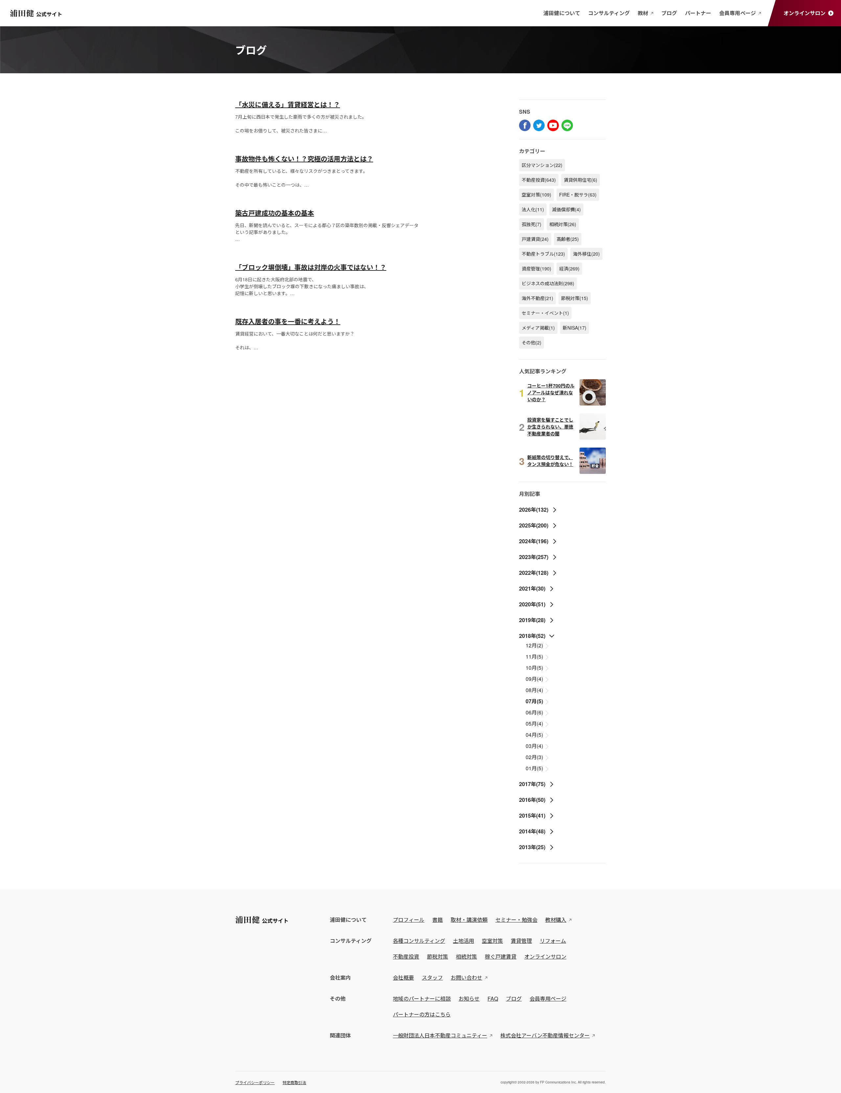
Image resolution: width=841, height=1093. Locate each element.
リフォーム (553, 940)
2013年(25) (532, 847)
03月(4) (535, 746)
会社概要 (403, 977)
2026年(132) (533, 509)
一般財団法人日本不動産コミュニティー (440, 1035)
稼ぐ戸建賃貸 (500, 956)
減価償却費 (566, 209)
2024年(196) (533, 541)
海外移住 (586, 253)
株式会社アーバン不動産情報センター (545, 1035)
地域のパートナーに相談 (422, 998)
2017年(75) (532, 784)
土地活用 (463, 940)
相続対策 (562, 224)
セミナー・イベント (545, 313)
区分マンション (542, 165)
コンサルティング (609, 13)
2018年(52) (532, 636)
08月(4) (535, 690)
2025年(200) (533, 525)
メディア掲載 (538, 327)
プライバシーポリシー (255, 1082)
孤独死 (531, 224)
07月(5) (535, 701)
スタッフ (432, 977)
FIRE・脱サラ (578, 194)
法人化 (533, 209)
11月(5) (535, 656)
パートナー (698, 13)
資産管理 (536, 268)
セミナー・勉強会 (516, 919)
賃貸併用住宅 (580, 179)
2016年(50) (532, 799)
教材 (643, 13)
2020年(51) (532, 604)
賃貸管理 (521, 940)
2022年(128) (533, 572)
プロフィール (408, 919)
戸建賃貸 (535, 239)
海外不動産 (537, 298)
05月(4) (535, 723)
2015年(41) (532, 815)
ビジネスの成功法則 (548, 283)
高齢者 (568, 239)
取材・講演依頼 (469, 919)
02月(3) (535, 757)
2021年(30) (532, 588)
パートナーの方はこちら (422, 1014)
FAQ (493, 998)
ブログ (669, 13)
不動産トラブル (543, 253)
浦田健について (561, 13)
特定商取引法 (294, 1082)
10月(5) (535, 667)
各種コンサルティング (419, 940)
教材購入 (555, 919)
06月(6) (535, 712)
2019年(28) (532, 620)
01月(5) (535, 768)
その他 (531, 342)
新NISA (574, 327)
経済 (569, 268)
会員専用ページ (737, 13)
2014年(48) (532, 831)
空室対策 (536, 194)
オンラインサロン (805, 13)
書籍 (437, 919)
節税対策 (574, 298)
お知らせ (469, 998)
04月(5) (535, 734)
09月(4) (535, 679)
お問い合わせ (466, 977)
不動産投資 (539, 179)
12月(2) (535, 645)
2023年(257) (533, 557)
